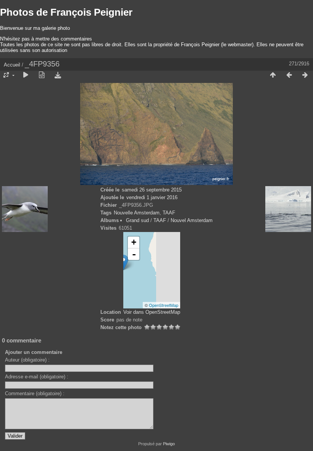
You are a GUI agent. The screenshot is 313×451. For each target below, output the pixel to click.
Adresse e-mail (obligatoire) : (36, 377)
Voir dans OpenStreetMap (151, 312)
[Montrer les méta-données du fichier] (42, 75)
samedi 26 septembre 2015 (152, 190)
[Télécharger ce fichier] (58, 75)
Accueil (12, 65)
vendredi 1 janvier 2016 (151, 197)
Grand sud (137, 220)
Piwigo (169, 443)
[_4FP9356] (123, 262)
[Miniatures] (273, 75)
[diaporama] (26, 75)
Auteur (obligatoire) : (27, 360)
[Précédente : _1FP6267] (289, 75)
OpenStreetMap (163, 305)
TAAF (169, 213)
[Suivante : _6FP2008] (305, 75)
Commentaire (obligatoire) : (35, 393)
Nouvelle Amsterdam (137, 213)
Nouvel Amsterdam (192, 220)
